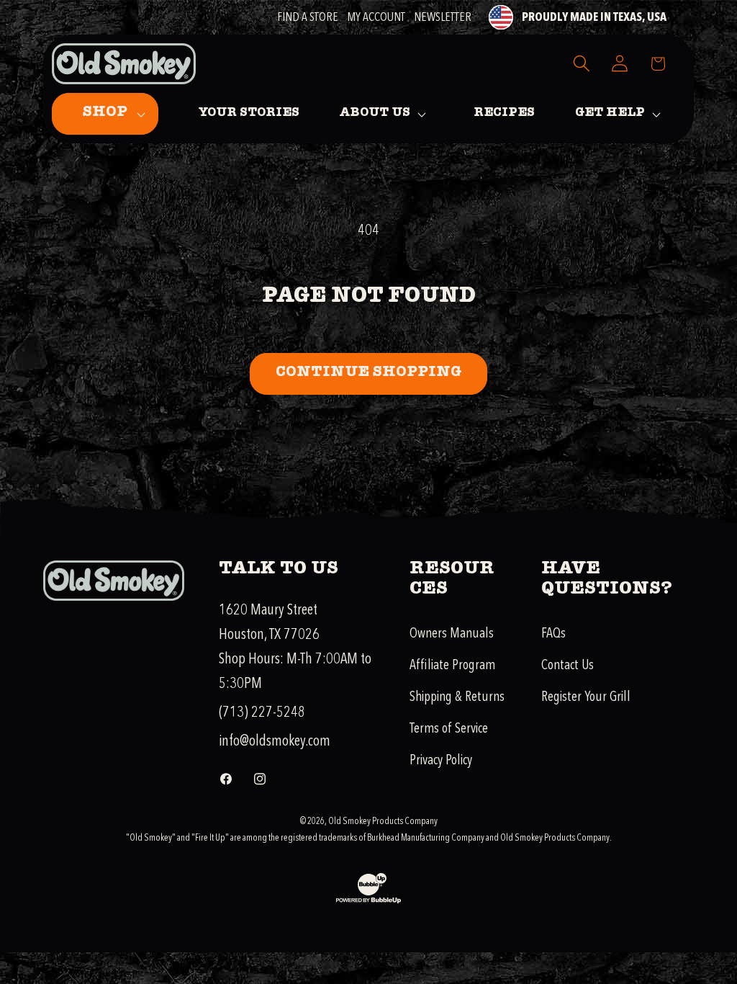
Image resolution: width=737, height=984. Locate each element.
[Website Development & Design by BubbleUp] (368, 901)
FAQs (553, 633)
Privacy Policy (441, 760)
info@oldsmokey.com (274, 741)
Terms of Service (449, 728)
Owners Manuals (452, 633)
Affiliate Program (452, 665)
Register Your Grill (585, 696)
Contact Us (567, 665)
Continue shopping (368, 373)
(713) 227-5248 (262, 712)
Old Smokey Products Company (383, 821)
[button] (105, 114)
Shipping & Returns (457, 696)
